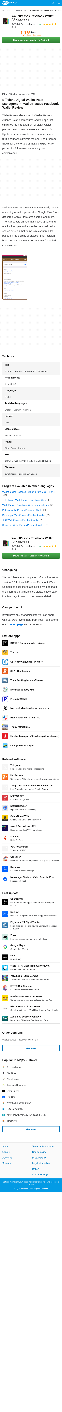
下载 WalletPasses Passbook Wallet (20, 520)
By (23, 24)
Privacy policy (39, 1157)
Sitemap (6, 1163)
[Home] (3, 10)
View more (31, 1048)
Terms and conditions (43, 1146)
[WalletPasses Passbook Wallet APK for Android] (5, 21)
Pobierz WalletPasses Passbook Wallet (22, 510)
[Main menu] (59, 3)
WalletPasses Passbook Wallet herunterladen (25, 505)
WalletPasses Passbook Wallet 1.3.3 (21, 1039)
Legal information (41, 1163)
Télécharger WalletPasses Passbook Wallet (24, 500)
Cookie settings (40, 1174)
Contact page (15, 624)
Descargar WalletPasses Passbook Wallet (23, 515)
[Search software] (53, 3)
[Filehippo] (10, 3)
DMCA (35, 1169)
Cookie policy (39, 1152)
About (5, 1146)
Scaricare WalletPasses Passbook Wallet (23, 525)
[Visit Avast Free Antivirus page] (31, 33)
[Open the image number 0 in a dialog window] (14, 277)
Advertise (7, 1157)
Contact (6, 1152)
